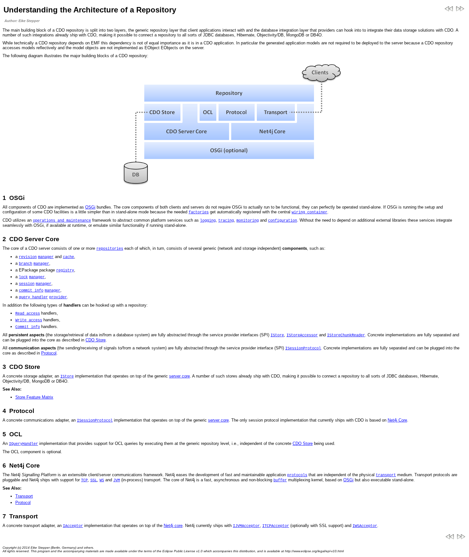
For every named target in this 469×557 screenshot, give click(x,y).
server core (179, 376)
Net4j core (173, 525)
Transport (24, 496)
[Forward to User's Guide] (460, 12)
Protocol (48, 353)
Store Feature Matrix (34, 397)
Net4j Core (397, 420)
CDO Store (96, 340)
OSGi (90, 207)
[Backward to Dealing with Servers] (449, 12)
